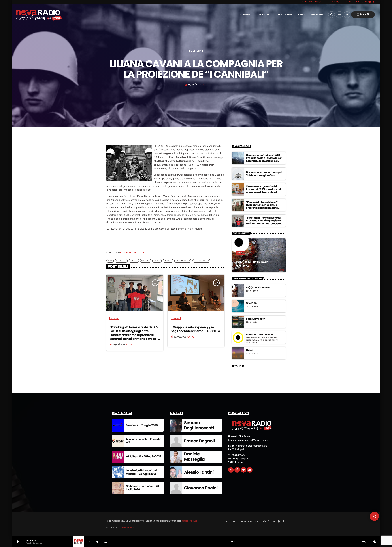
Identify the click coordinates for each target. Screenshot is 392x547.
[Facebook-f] (237, 470)
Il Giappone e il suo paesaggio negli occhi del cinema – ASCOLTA (195, 329)
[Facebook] (373, 2)
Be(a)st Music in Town (252, 262)
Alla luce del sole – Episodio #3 (143, 441)
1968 (110, 261)
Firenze (168, 261)
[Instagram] (369, 2)
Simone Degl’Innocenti (199, 425)
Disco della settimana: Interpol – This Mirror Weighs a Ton (265, 173)
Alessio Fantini (199, 472)
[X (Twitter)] (361, 2)
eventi (157, 261)
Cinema (134, 261)
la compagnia (183, 261)
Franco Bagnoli (199, 441)
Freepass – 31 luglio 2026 (142, 425)
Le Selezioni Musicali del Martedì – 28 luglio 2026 (141, 472)
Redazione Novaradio (133, 252)
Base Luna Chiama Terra (259, 334)
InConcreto (128, 527)
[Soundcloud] (365, 2)
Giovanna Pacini (201, 488)
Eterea (249, 350)
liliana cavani (201, 261)
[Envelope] (250, 470)
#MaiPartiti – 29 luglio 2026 (143, 457)
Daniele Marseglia (194, 456)
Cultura (196, 51)
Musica (240, 253)
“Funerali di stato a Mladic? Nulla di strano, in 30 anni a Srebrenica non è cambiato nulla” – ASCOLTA (262, 206)
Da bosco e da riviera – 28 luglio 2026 (142, 487)
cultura (145, 261)
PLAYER (362, 14)
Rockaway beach (255, 319)
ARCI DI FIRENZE (189, 521)
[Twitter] (243, 470)
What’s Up (251, 303)
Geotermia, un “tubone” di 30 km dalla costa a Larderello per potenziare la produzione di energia (264, 159)
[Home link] (32, 14)
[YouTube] (357, 2)
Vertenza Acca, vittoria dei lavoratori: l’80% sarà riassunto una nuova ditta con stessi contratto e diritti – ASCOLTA (264, 191)
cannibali (121, 261)
